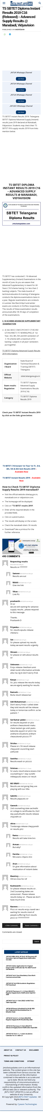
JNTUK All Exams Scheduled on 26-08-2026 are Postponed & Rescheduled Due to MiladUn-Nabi (20, 1010)
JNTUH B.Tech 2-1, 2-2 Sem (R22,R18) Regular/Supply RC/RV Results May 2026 (19, 1019)
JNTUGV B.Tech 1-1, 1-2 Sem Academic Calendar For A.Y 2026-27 (19, 1034)
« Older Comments (11, 925)
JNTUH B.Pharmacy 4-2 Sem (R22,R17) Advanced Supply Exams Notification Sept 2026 (21, 1026)
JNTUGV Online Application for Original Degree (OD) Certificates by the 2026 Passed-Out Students (21, 967)
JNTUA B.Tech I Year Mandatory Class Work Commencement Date (20, 976)
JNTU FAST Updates (28, 1097)
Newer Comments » (31, 925)
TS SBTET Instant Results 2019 (16, 478)
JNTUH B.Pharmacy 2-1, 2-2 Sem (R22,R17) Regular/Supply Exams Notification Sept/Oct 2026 (20, 992)
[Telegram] (10, 34)
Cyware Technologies (27, 1104)
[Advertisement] (21, 51)
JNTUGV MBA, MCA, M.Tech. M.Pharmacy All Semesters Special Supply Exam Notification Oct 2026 (21, 958)
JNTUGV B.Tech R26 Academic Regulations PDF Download (20, 984)
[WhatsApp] (4, 34)
